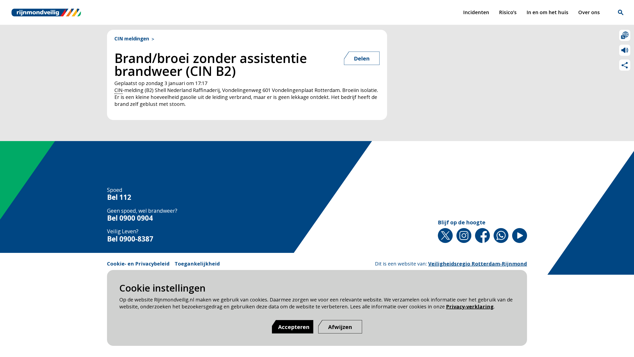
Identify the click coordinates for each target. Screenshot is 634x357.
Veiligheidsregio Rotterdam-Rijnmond (477, 263)
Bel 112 (119, 197)
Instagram (463, 235)
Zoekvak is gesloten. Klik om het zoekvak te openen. (620, 12)
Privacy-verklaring (470, 306)
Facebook (482, 235)
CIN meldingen (131, 39)
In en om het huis (547, 12)
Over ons (589, 12)
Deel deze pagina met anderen (624, 65)
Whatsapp (501, 235)
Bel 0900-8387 (130, 239)
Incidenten (476, 12)
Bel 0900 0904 (130, 218)
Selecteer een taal (624, 35)
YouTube (519, 235)
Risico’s (508, 12)
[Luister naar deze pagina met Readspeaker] (624, 50)
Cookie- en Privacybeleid (138, 263)
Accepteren (294, 326)
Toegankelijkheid (197, 263)
